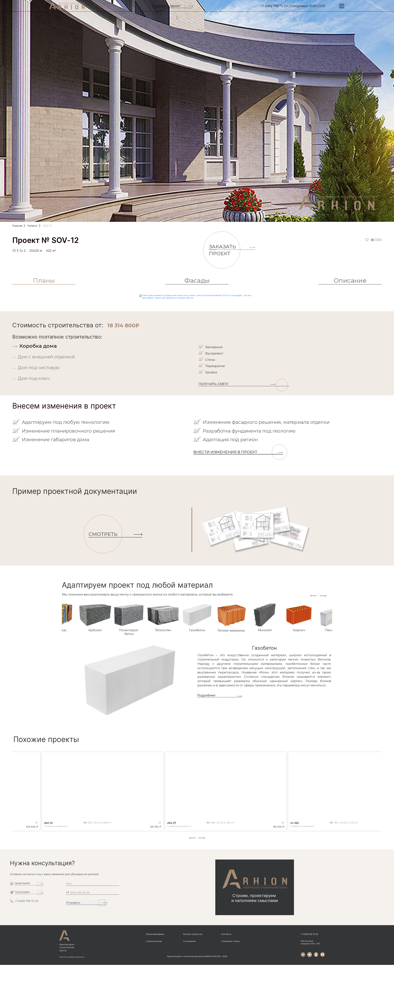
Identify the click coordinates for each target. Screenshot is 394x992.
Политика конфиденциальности (71, 957)
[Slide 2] (149, 218)
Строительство (154, 941)
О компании (189, 941)
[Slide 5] (173, 218)
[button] (14, 840)
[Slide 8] (197, 218)
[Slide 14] (245, 218)
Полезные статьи (230, 941)
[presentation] (314, 595)
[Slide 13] (237, 218)
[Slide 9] (205, 218)
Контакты (226, 934)
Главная (17, 225)
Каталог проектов (192, 934)
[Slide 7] (189, 218)
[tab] (104, 346)
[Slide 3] (157, 218)
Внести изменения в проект (225, 452)
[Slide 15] (253, 218)
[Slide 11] (221, 218)
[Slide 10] (213, 218)
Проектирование (155, 934)
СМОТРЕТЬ (102, 534)
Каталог (33, 225)
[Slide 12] (229, 218)
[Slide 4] (165, 218)
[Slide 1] (141, 218)
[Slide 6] (181, 218)
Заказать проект (222, 250)
